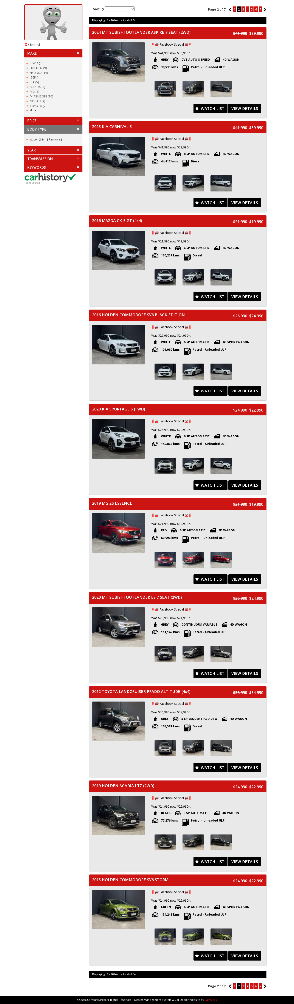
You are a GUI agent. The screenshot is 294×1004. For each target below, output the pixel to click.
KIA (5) (34, 82)
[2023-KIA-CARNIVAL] (165, 183)
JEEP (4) (35, 77)
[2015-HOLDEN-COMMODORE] (165, 936)
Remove (54, 139)
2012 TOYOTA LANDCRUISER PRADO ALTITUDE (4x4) (141, 691)
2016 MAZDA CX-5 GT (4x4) (117, 220)
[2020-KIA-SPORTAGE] (165, 466)
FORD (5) (36, 63)
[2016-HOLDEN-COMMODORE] (165, 372)
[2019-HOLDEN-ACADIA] (165, 842)
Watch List (212, 108)
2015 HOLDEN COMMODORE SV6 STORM (130, 879)
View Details (244, 108)
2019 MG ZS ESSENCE (112, 503)
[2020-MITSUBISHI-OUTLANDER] (165, 654)
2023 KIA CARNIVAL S (112, 126)
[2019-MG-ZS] (165, 560)
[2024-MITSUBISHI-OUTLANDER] (165, 89)
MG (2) (34, 91)
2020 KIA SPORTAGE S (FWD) (118, 409)
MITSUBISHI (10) (41, 96)
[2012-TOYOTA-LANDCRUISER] (165, 748)
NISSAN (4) (37, 101)
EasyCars (211, 1000)
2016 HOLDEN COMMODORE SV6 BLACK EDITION (138, 314)
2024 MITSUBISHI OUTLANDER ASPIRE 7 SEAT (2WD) (141, 32)
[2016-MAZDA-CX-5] (165, 277)
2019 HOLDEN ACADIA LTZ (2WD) (123, 785)
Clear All (34, 44)
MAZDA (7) (37, 87)
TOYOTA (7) (38, 106)
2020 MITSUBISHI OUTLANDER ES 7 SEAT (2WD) (137, 597)
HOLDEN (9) (38, 68)
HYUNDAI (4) (39, 73)
